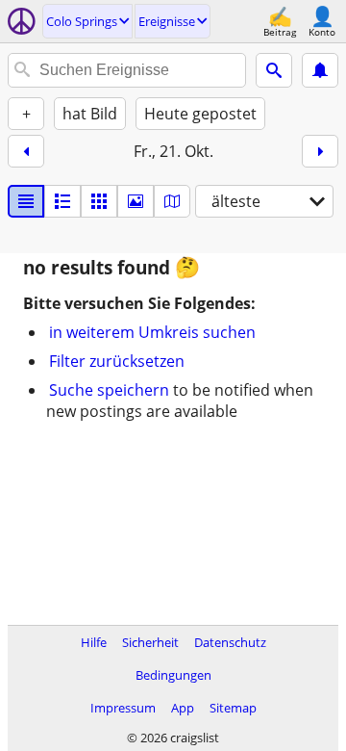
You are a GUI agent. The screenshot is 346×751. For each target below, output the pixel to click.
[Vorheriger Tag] (26, 151)
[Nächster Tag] (320, 151)
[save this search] (320, 70)
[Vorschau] (62, 201)
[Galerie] (135, 201)
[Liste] (26, 201)
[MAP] (172, 201)
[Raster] (99, 201)
